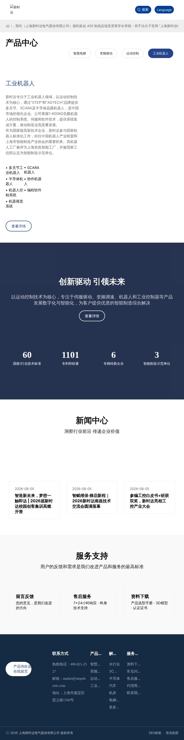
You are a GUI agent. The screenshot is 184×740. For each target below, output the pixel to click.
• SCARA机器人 (31, 169)
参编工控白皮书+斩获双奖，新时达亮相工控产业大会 (149, 501)
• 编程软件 (33, 190)
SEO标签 (155, 733)
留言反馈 (25, 596)
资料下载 (140, 596)
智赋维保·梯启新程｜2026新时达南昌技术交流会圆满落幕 (91, 501)
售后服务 (82, 596)
